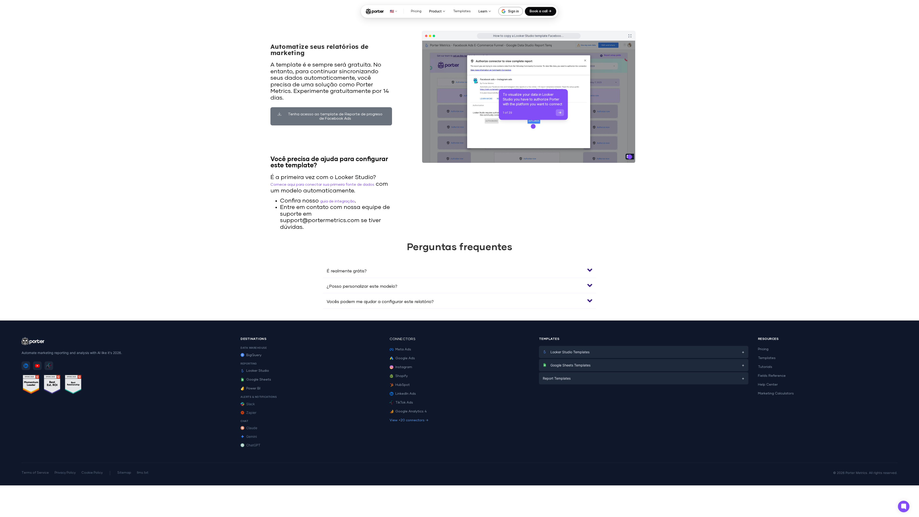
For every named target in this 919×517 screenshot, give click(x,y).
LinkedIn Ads (405, 393)
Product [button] (435, 11)
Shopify (401, 376)
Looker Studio (257, 370)
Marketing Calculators (776, 393)
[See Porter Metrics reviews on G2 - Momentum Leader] (31, 385)
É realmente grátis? (347, 271)
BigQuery (254, 355)
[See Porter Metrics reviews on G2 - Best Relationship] (73, 385)
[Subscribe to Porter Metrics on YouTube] (37, 365)
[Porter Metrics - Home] (375, 11)
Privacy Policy (65, 472)
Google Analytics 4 (411, 411)
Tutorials (765, 367)
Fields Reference (772, 375)
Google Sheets (258, 379)
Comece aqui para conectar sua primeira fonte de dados (322, 184)
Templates (462, 11)
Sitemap (124, 472)
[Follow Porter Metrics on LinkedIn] (26, 365)
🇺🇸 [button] (392, 11)
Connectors (402, 339)
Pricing (416, 11)
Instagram (403, 367)
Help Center (768, 384)
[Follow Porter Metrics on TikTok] (49, 365)
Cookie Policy (92, 472)
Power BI (253, 388)
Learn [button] (482, 11)
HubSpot (402, 385)
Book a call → (540, 11)
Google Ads (405, 358)
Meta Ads (403, 349)
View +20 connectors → (409, 420)
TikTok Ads (404, 402)
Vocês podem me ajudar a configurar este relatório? (380, 302)
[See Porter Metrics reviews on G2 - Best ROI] (52, 385)
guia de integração (337, 201)
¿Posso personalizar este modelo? (362, 286)
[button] (459, 270)
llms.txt (142, 472)
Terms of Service (35, 472)
